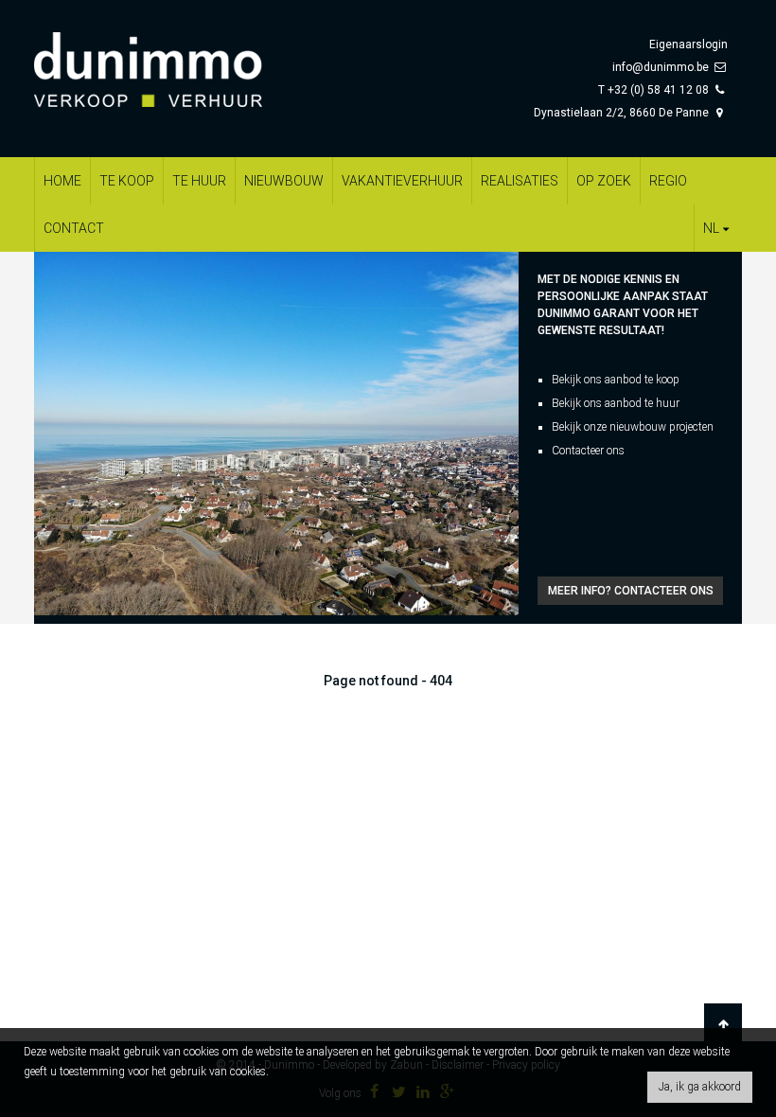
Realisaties (519, 180)
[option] (276, 433)
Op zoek (603, 180)
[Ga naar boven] (723, 1024)
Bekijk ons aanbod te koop (615, 379)
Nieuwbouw (284, 180)
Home (62, 180)
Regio (668, 180)
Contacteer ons (588, 450)
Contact (74, 228)
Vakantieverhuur (402, 180)
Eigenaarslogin (688, 44)
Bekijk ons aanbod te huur (615, 403)
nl (711, 228)
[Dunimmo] (176, 60)
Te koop (126, 180)
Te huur (199, 180)
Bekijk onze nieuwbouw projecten (633, 427)
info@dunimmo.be (660, 67)
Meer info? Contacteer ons (631, 590)
